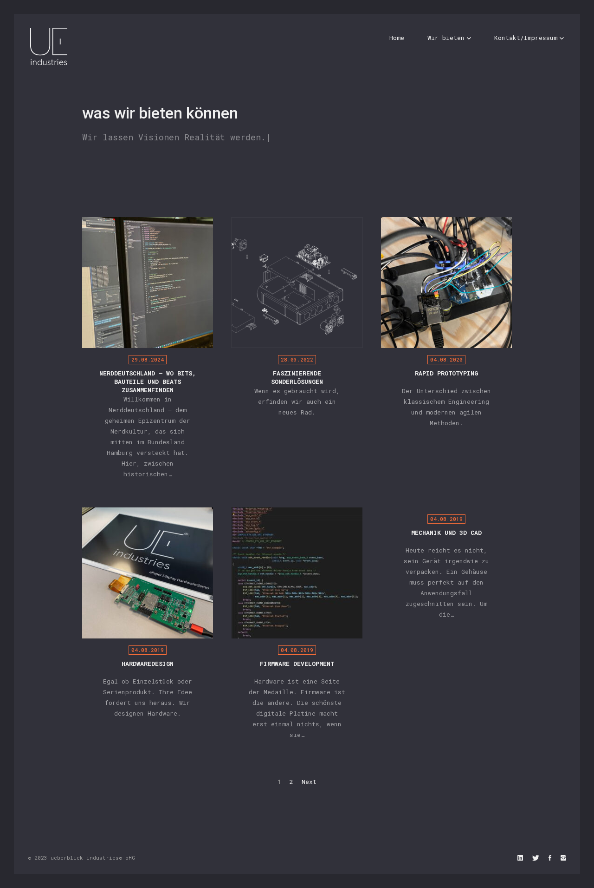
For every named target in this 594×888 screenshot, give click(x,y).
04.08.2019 (147, 649)
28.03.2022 (297, 359)
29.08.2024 (147, 359)
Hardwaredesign (148, 663)
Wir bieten (446, 37)
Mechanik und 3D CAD (446, 532)
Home (396, 37)
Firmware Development (297, 663)
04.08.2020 (446, 359)
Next (309, 781)
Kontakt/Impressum (525, 37)
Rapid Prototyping (446, 373)
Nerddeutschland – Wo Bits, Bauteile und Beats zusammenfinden (147, 381)
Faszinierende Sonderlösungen (297, 377)
